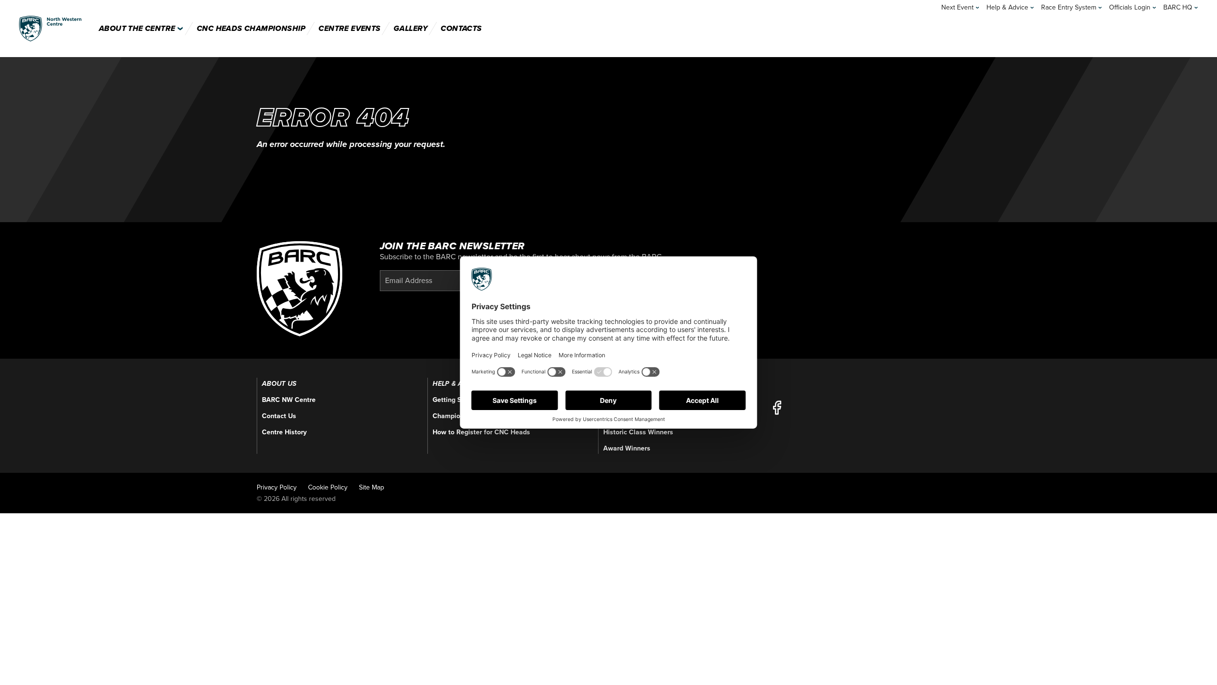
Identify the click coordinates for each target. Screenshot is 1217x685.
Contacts (461, 28)
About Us (279, 384)
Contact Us (279, 416)
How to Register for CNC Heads (481, 432)
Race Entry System (1068, 7)
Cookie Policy (328, 487)
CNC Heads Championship (251, 28)
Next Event (957, 7)
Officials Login (1129, 7)
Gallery (411, 28)
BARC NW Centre (289, 400)
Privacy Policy (277, 487)
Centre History (284, 432)
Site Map (371, 487)
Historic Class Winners (638, 432)
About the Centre (137, 28)
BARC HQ (1177, 7)
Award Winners (626, 448)
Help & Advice (1007, 7)
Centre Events (349, 28)
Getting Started (456, 400)
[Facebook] (776, 408)
